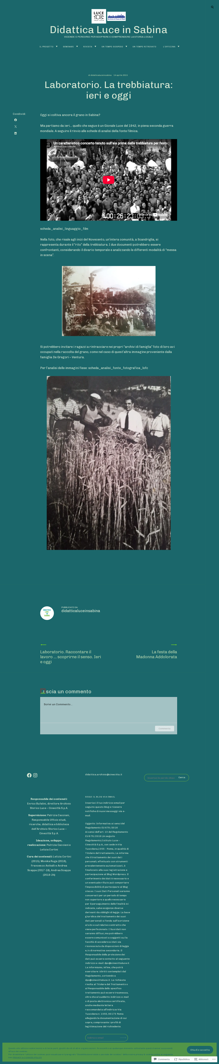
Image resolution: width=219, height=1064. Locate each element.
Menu (212, 7)
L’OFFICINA (169, 47)
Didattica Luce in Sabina (108, 30)
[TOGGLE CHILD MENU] (56, 46)
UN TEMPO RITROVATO (144, 47)
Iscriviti (123, 1035)
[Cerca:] (166, 777)
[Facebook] (29, 775)
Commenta (165, 728)
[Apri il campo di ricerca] (212, 7)
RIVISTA (87, 47)
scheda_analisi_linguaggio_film (64, 229)
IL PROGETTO (47, 47)
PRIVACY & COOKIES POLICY (27, 1057)
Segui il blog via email (100, 797)
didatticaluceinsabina (101, 75)
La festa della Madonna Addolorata (156, 654)
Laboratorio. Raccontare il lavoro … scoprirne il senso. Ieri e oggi (70, 656)
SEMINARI (68, 47)
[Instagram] (35, 775)
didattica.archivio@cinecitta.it (103, 774)
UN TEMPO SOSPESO (112, 47)
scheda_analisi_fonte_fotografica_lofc (118, 368)
